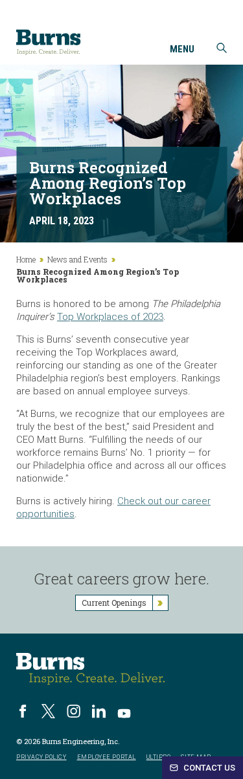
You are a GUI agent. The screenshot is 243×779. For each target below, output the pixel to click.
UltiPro (158, 757)
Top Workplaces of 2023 (110, 317)
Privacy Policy (41, 757)
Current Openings (114, 602)
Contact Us (208, 768)
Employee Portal (106, 757)
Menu (182, 50)
